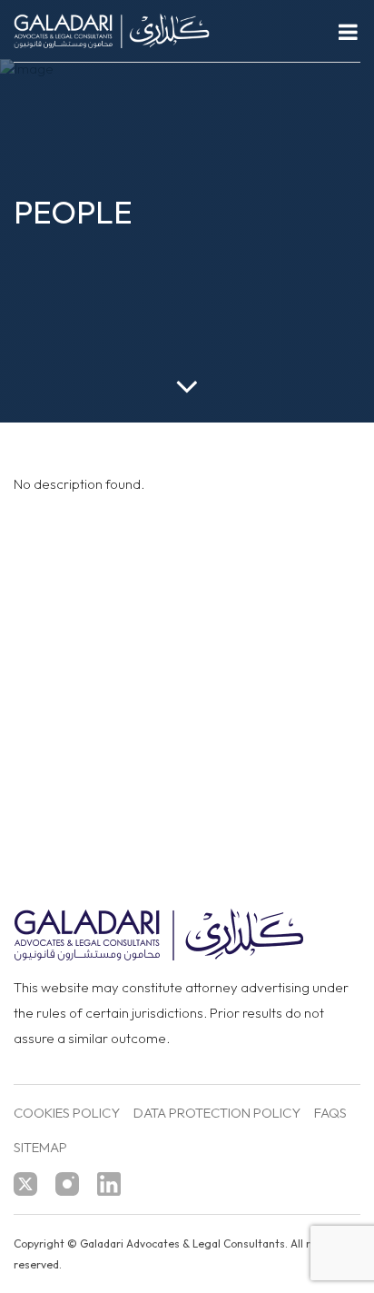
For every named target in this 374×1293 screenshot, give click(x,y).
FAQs (330, 1113)
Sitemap (40, 1148)
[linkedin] (109, 1184)
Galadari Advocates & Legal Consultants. (184, 1243)
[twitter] (25, 1184)
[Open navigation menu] (348, 32)
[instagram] (67, 1184)
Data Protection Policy (216, 1113)
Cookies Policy (67, 1113)
